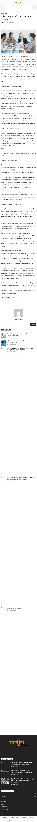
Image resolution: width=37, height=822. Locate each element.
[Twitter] (20, 751)
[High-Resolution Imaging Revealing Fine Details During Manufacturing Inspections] (5, 781)
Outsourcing (31, 817)
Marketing (3, 801)
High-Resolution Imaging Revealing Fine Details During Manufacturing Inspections (20, 348)
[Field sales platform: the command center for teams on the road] (5, 765)
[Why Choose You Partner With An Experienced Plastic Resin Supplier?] (5, 773)
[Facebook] (13, 751)
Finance (3, 796)
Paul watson (5, 22)
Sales (17, 817)
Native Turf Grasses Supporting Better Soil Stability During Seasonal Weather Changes (21, 478)
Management (4, 809)
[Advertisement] (18, 7)
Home (2, 11)
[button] (34, 2)
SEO (2, 804)
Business (7, 11)
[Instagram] (17, 751)
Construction (4, 806)
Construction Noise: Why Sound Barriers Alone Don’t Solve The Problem (20, 607)
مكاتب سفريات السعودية (16, 297)
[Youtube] (23, 751)
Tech (2, 799)
